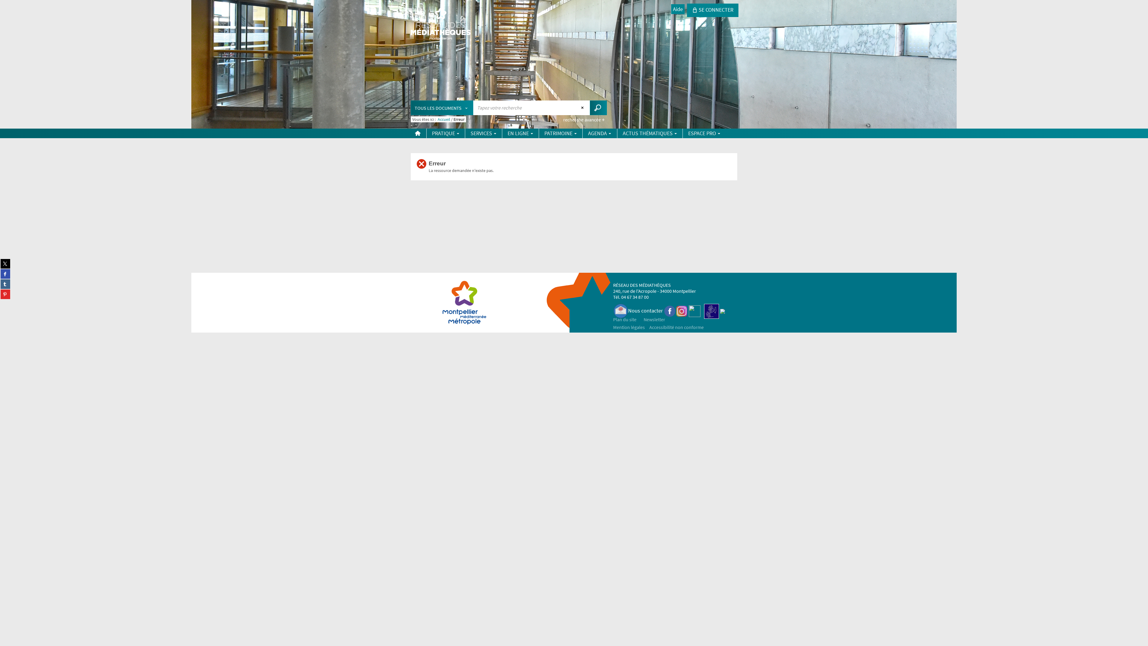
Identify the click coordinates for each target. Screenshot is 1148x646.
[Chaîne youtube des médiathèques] (694, 310)
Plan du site (624, 319)
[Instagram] (682, 310)
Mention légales (629, 327)
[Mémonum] (722, 310)
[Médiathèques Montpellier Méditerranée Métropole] (441, 24)
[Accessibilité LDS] (711, 310)
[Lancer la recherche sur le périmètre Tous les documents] (598, 107)
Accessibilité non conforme (676, 327)
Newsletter (654, 319)
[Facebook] (670, 310)
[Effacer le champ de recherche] (583, 107)
